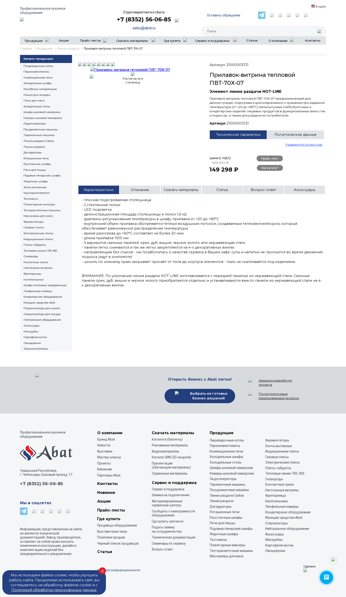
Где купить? (270, 168)
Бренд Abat (106, 439)
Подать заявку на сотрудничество (167, 529)
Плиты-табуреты (35, 244)
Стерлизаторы (276, 523)
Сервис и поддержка (168, 489)
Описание (140, 190)
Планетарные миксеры (39, 204)
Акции (64, 40)
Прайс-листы (90, 40)
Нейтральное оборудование (42, 319)
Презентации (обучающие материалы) (171, 465)
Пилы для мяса (34, 100)
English (320, 6)
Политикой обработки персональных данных (54, 590)
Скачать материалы (181, 190)
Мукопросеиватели (36, 193)
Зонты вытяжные (35, 187)
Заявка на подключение (170, 495)
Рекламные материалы (170, 445)
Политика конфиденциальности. (119, 570)
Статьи (251, 40)
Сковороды (31, 256)
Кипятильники (34, 279)
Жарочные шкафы (36, 181)
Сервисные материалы (169, 473)
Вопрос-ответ (263, 190)
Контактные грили (36, 262)
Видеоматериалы (165, 451)
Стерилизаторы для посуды (42, 314)
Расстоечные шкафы (37, 164)
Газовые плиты (34, 227)
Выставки (104, 451)
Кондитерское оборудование (43, 296)
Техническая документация (173, 537)
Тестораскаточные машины (42, 210)
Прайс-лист (269, 158)
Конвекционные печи (38, 77)
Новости (103, 445)
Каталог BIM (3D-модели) (171, 457)
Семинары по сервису (169, 543)
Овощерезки (32, 343)
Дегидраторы (33, 152)
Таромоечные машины (39, 135)
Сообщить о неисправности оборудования (173, 513)
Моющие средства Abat (39, 302)
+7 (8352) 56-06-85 (144, 19)
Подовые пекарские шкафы (42, 175)
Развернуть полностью (304, 144)
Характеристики (98, 190)
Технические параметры (238, 135)
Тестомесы (31, 198)
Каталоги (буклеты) (167, 439)
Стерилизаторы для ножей (42, 308)
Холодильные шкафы (38, 83)
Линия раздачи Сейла (227, 495)
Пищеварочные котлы (38, 66)
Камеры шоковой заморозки (43, 118)
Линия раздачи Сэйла (39, 141)
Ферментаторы (34, 221)
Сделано (309, 566)
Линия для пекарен (37, 95)
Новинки (106, 492)
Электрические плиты (38, 233)
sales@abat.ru (144, 28)
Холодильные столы (37, 106)
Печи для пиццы (35, 170)
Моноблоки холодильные (40, 89)
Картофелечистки (35, 337)
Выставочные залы (112, 531)
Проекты (104, 463)
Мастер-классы (109, 457)
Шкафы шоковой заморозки (42, 112)
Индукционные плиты (38, 239)
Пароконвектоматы (36, 71)
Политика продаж (111, 537)
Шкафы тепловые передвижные (45, 285)
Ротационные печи (36, 158)
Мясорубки (31, 331)
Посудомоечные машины (41, 129)
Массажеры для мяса (38, 216)
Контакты (312, 40)
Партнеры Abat (109, 475)
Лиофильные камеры (38, 291)
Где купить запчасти (167, 521)
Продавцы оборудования (117, 525)
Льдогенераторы (35, 123)
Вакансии (104, 469)
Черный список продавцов (118, 543)
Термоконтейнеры (36, 348)
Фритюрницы (32, 273)
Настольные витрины (38, 267)
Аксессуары (32, 325)
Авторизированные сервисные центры (167, 503)
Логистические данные (295, 135)
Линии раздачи (34, 146)
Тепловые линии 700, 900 (40, 250)
